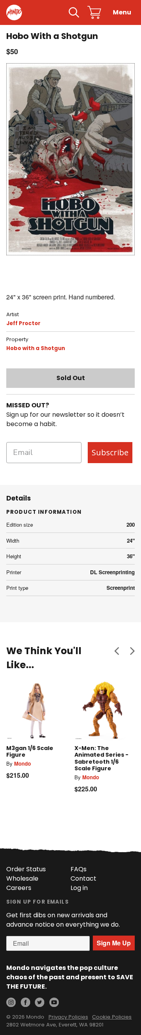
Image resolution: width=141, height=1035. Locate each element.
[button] (117, 651)
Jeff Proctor (23, 323)
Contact (83, 878)
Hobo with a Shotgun (35, 348)
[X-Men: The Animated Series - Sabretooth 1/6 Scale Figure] (104, 710)
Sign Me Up (114, 942)
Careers (18, 887)
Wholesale (22, 878)
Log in (79, 887)
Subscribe (110, 452)
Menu (122, 12)
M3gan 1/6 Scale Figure (29, 751)
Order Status (26, 869)
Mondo (22, 763)
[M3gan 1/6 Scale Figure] (36, 710)
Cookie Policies (112, 1017)
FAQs (78, 869)
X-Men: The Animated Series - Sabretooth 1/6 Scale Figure (101, 758)
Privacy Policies (68, 1017)
